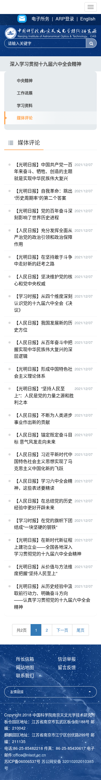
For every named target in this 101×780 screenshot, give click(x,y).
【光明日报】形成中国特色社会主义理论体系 (43, 372)
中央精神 (25, 80)
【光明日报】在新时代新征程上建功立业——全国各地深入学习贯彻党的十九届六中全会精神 (47, 547)
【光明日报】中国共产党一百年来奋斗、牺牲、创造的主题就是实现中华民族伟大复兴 (43, 171)
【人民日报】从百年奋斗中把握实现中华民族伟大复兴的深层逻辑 (43, 349)
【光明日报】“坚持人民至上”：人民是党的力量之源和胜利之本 (44, 395)
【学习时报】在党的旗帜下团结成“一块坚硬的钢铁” (43, 524)
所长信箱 (25, 659)
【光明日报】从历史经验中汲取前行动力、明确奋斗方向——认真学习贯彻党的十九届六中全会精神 (52, 596)
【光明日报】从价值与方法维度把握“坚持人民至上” (43, 570)
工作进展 (25, 92)
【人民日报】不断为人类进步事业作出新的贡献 (43, 418)
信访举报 (67, 659)
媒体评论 (25, 117)
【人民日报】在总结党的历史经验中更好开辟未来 (43, 504)
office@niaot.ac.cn (29, 755)
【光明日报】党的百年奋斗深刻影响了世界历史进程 (43, 214)
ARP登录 (65, 19)
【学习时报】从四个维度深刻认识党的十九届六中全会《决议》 (43, 303)
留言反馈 (67, 667)
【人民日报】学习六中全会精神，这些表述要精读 (43, 484)
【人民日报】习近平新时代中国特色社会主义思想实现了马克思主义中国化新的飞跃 (43, 461)
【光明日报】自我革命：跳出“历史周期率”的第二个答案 (43, 194)
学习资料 (25, 105)
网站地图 (25, 667)
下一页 (62, 630)
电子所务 (40, 19)
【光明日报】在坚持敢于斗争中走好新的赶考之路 (43, 260)
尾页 (80, 630)
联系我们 (25, 675)
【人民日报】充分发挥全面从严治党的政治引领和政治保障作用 (43, 237)
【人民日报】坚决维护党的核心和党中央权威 (43, 280)
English (87, 19)
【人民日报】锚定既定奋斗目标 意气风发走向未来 (43, 438)
